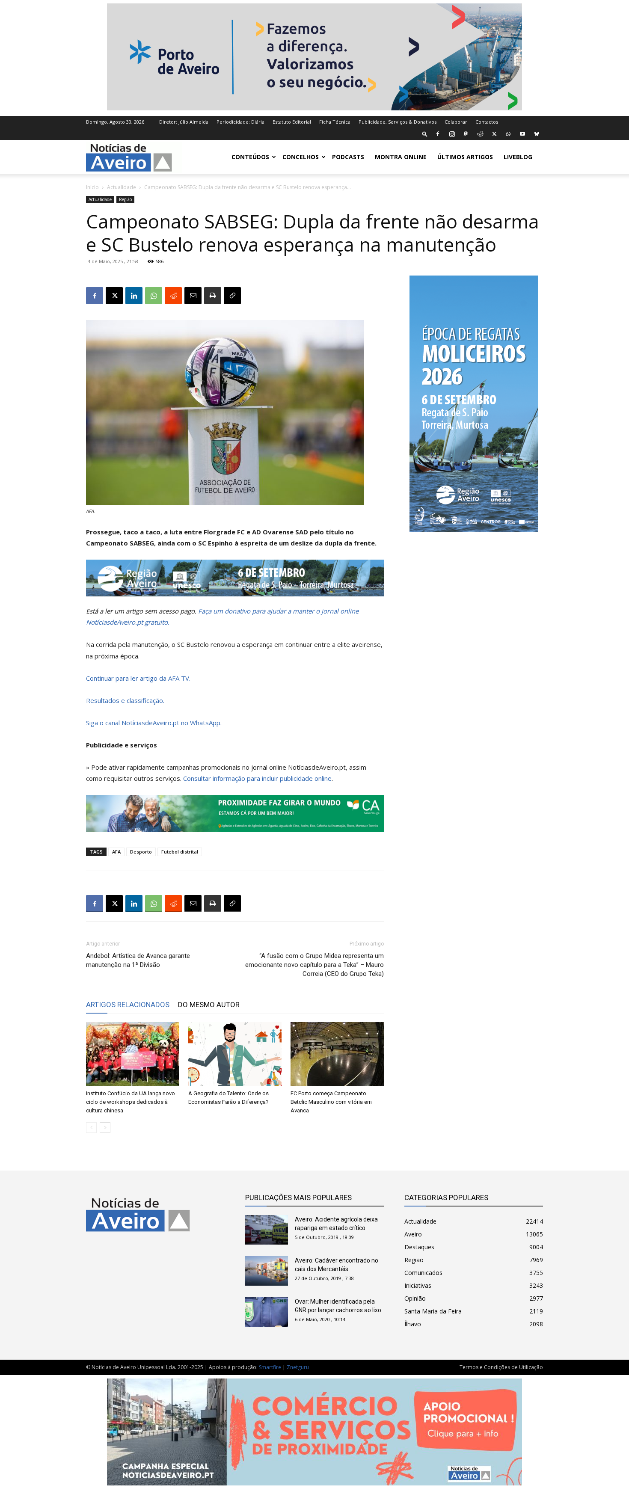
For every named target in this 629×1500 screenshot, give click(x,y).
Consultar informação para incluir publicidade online (257, 778)
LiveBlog (518, 157)
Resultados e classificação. (125, 700)
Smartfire (270, 1367)
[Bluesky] (536, 134)
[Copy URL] (232, 295)
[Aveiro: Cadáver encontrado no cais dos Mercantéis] (266, 1271)
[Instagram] (451, 134)
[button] (424, 133)
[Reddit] (480, 134)
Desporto (141, 851)
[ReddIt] (173, 295)
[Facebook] (437, 134)
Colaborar (456, 122)
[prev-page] (91, 1127)
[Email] (193, 295)
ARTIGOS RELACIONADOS (127, 1004)
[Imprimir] (212, 295)
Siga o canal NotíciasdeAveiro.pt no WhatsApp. (154, 722)
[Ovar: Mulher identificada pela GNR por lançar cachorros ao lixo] (266, 1312)
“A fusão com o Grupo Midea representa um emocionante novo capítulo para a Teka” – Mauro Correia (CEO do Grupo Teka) (314, 965)
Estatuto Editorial (292, 122)
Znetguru (298, 1367)
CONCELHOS (300, 157)
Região (125, 199)
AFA (116, 851)
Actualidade (121, 187)
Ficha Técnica (334, 122)
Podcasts (348, 157)
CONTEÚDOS (250, 157)
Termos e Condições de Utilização (501, 1367)
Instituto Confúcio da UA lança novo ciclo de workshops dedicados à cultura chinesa (130, 1102)
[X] (494, 134)
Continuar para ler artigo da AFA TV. (138, 678)
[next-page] (105, 1127)
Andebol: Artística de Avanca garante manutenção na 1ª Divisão (138, 960)
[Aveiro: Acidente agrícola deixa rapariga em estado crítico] (266, 1230)
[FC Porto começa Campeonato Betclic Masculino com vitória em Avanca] (337, 1054)
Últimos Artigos (465, 157)
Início (92, 187)
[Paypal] (466, 134)
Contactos (486, 122)
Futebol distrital (179, 851)
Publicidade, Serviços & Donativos (397, 122)
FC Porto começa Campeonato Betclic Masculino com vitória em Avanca (331, 1102)
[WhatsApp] (508, 134)
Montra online (401, 157)
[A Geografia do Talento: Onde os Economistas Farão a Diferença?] (235, 1054)
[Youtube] (522, 134)
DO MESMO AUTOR (209, 1004)
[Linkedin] (133, 295)
